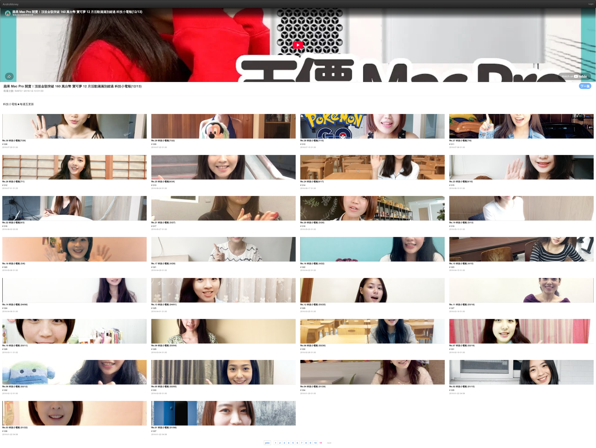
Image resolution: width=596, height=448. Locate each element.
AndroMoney (10, 4)
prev (267, 442)
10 (315, 442)
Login (591, 4)
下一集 (585, 86)
